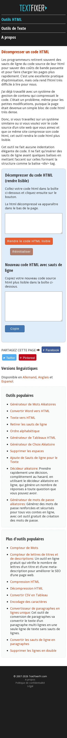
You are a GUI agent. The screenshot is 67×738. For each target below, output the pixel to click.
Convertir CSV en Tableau (29, 595)
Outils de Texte (13, 28)
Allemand (29, 377)
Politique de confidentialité (30, 682)
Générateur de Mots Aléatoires (33, 404)
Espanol (7, 381)
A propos (8, 37)
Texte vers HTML (22, 417)
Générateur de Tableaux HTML (33, 438)
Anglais (43, 377)
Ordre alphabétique (25, 431)
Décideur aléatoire (23, 468)
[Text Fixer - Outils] (33, 9)
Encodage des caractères (28, 602)
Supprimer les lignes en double (33, 650)
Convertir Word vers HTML (30, 411)
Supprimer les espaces (27, 451)
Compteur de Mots (24, 548)
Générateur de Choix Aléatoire (32, 444)
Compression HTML (24, 582)
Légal (30, 686)
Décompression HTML (26, 588)
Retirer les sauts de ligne (28, 424)
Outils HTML (11, 19)
